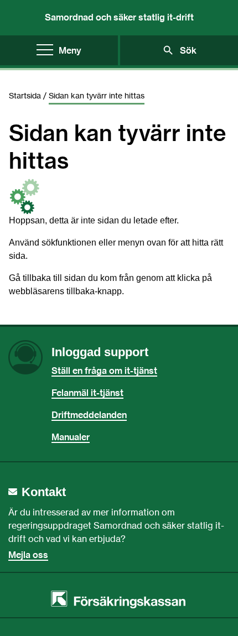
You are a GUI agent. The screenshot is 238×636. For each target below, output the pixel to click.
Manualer (70, 436)
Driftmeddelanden (89, 414)
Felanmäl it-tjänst (87, 392)
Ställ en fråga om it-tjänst (104, 370)
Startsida (25, 95)
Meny (70, 50)
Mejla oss (28, 554)
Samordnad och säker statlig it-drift (119, 17)
